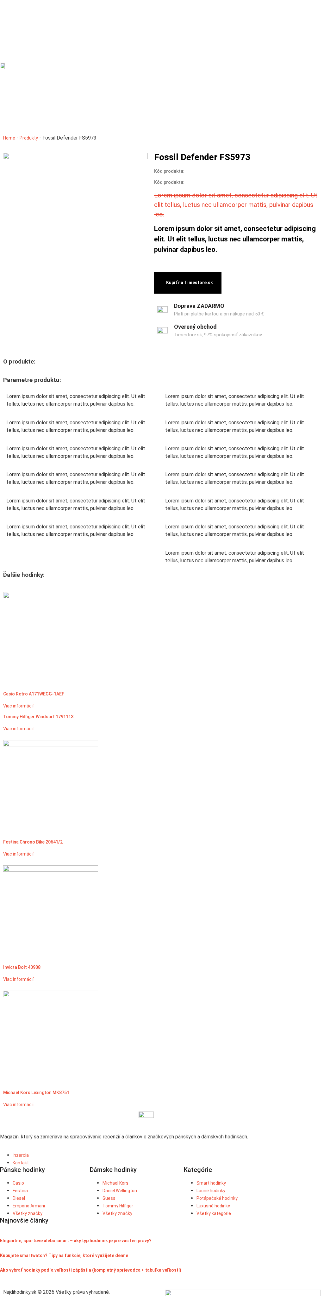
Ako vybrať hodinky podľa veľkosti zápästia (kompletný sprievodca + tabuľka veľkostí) (90, 1270)
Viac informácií (18, 705)
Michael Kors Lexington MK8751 (36, 1092)
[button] (232, 65)
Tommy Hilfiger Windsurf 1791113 (38, 716)
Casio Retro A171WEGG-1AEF (33, 693)
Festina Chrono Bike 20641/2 (33, 841)
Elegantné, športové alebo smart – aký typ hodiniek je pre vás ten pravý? (76, 1240)
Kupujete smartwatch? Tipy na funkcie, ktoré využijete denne (64, 1255)
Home (9, 137)
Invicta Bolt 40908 (21, 967)
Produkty (29, 137)
